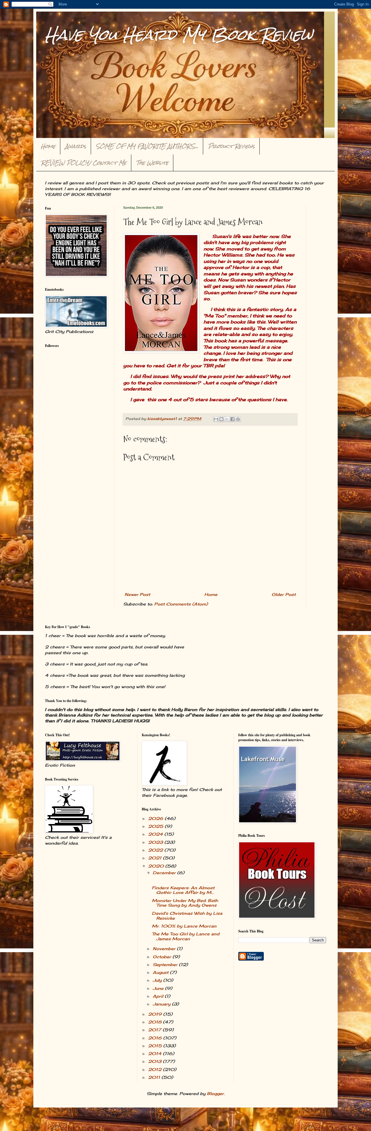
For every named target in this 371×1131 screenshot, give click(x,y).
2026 (156, 818)
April (159, 996)
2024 (156, 834)
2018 (155, 1021)
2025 (156, 826)
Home (48, 146)
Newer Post (137, 594)
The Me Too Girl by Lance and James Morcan (185, 936)
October (162, 956)
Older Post (284, 594)
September (166, 964)
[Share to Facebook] (232, 419)
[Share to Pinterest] (238, 419)
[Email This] (216, 419)
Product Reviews (231, 146)
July (158, 980)
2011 (154, 1077)
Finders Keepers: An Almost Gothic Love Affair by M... (183, 890)
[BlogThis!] (221, 419)
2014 (155, 1053)
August (161, 972)
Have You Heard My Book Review (179, 34)
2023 (156, 842)
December (165, 872)
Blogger (215, 1093)
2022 (156, 850)
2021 (155, 857)
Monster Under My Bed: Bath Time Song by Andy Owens (185, 903)
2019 (155, 1014)
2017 (155, 1029)
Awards (75, 146)
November (165, 948)
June (159, 988)
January (162, 1003)
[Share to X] (227, 419)
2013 (155, 1061)
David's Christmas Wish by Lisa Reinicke (187, 916)
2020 (156, 865)
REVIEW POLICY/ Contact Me (83, 162)
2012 (155, 1069)
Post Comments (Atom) (181, 603)
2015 (155, 1045)
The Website (152, 162)
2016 (155, 1037)
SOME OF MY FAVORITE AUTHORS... (147, 146)
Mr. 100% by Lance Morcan (184, 925)
